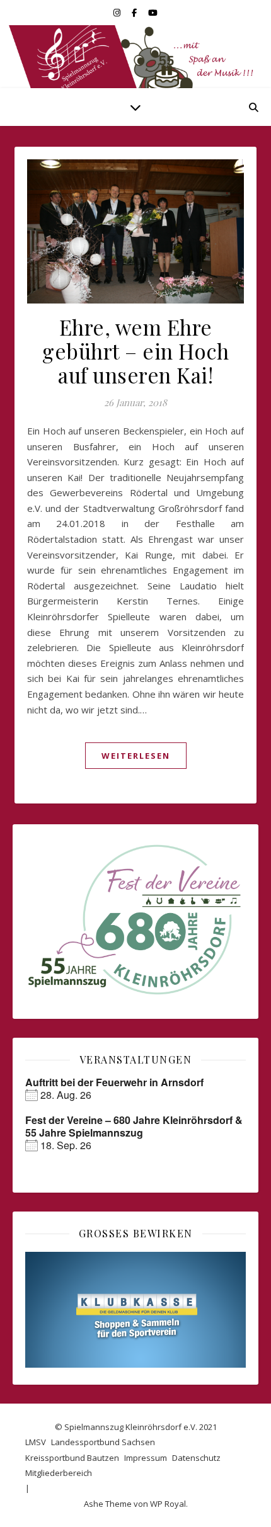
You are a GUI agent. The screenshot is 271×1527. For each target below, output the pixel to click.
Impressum (145, 1457)
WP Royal (168, 1503)
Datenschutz (196, 1457)
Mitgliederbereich (58, 1473)
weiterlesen (135, 755)
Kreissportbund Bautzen (72, 1457)
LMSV (35, 1442)
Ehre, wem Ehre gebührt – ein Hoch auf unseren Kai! (135, 351)
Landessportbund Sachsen (103, 1442)
